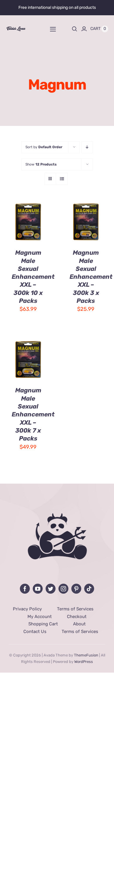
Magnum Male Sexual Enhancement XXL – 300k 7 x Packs (33, 414)
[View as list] (62, 179)
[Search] (74, 29)
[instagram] (63, 589)
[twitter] (51, 589)
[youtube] (38, 589)
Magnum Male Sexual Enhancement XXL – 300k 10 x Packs (33, 276)
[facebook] (25, 589)
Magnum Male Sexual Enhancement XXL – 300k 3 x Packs (91, 276)
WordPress (83, 661)
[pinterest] (76, 589)
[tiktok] (89, 589)
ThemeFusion (86, 655)
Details (21, 229)
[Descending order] (87, 147)
